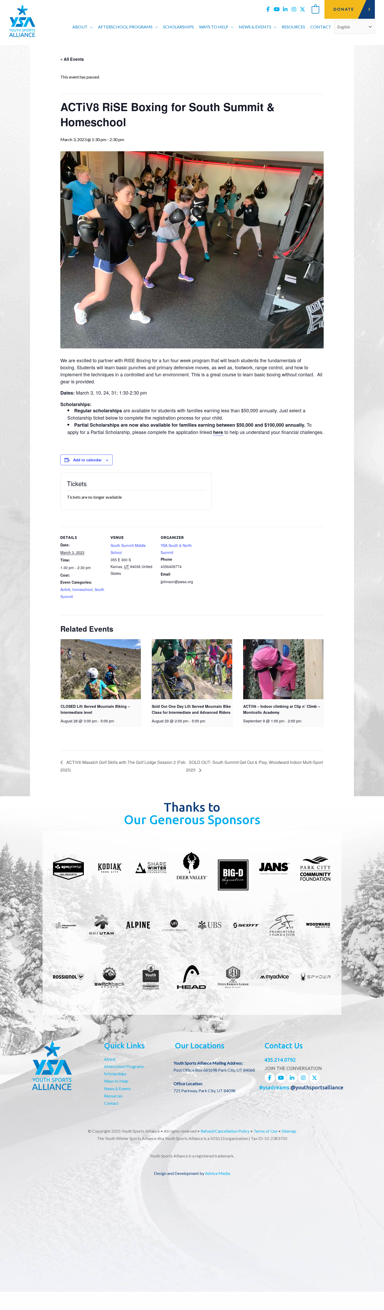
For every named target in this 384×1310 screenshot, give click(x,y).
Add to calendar (87, 459)
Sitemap (289, 1130)
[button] (90, 27)
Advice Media (217, 1173)
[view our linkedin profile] (285, 9)
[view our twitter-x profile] (302, 9)
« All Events (72, 59)
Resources (113, 1095)
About (109, 1059)
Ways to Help (116, 1080)
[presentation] (101, 669)
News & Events (117, 1088)
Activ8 (65, 589)
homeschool (82, 589)
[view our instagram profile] (294, 9)
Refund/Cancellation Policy (225, 1130)
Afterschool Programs (124, 1066)
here (218, 432)
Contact (111, 1103)
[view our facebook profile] (268, 9)
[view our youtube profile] (277, 9)
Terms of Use (265, 1130)
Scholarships (115, 1073)
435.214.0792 (280, 1060)
